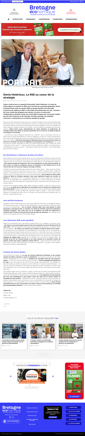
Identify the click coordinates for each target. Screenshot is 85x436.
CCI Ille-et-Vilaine (74, 411)
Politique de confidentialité (15, 433)
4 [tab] (34, 385)
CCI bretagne (73, 407)
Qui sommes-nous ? (32, 411)
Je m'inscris (52, 417)
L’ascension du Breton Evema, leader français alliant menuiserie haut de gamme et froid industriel (13, 341)
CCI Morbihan (73, 415)
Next (53, 376)
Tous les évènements (32, 387)
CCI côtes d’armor (74, 423)
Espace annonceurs (32, 407)
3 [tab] (33, 385)
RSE (5, 306)
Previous (11, 376)
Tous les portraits (42, 354)
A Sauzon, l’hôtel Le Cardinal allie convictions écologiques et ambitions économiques (41, 341)
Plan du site (32, 424)
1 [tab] (29, 385)
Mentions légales (5, 433)
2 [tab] (31, 385)
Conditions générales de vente (32, 420)
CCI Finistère (73, 419)
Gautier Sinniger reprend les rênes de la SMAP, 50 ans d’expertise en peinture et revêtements (70, 341)
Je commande (74, 396)
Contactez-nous (32, 415)
